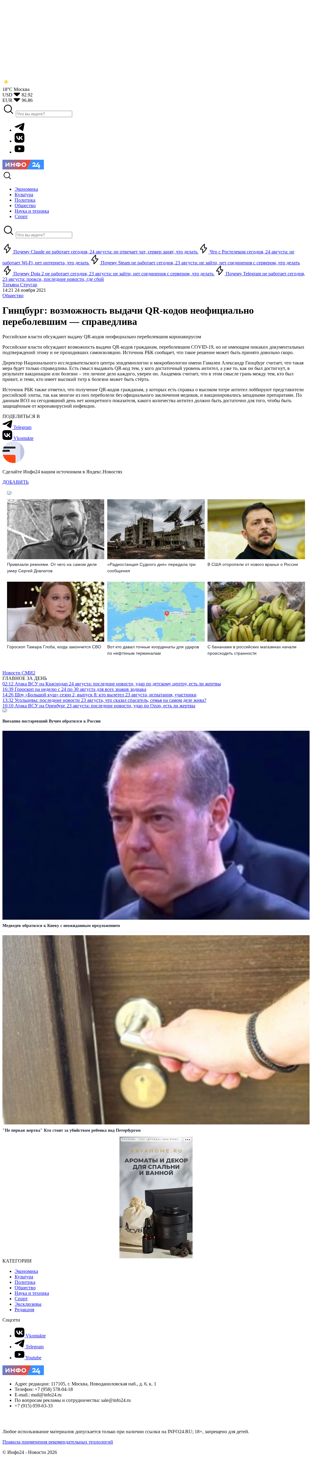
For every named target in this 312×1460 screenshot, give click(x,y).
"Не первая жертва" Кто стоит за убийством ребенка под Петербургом (71, 1130)
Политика (25, 1282)
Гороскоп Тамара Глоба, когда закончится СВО (54, 646)
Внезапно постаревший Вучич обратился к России (51, 721)
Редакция (24, 1309)
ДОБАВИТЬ (15, 482)
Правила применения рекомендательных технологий (57, 1441)
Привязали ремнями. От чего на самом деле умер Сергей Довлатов (52, 567)
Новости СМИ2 (18, 672)
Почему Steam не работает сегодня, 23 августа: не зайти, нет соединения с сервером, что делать (200, 262)
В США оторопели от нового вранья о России (252, 564)
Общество (12, 295)
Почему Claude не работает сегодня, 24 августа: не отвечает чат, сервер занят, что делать (105, 251)
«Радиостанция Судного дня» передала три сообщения (151, 567)
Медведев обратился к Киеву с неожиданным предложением (61, 925)
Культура (24, 1276)
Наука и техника (32, 1293)
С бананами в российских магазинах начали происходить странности (251, 650)
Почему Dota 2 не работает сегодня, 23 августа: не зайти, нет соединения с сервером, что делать (113, 273)
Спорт (21, 1298)
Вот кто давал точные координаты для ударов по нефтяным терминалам (153, 650)
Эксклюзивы (28, 1304)
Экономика (26, 1271)
